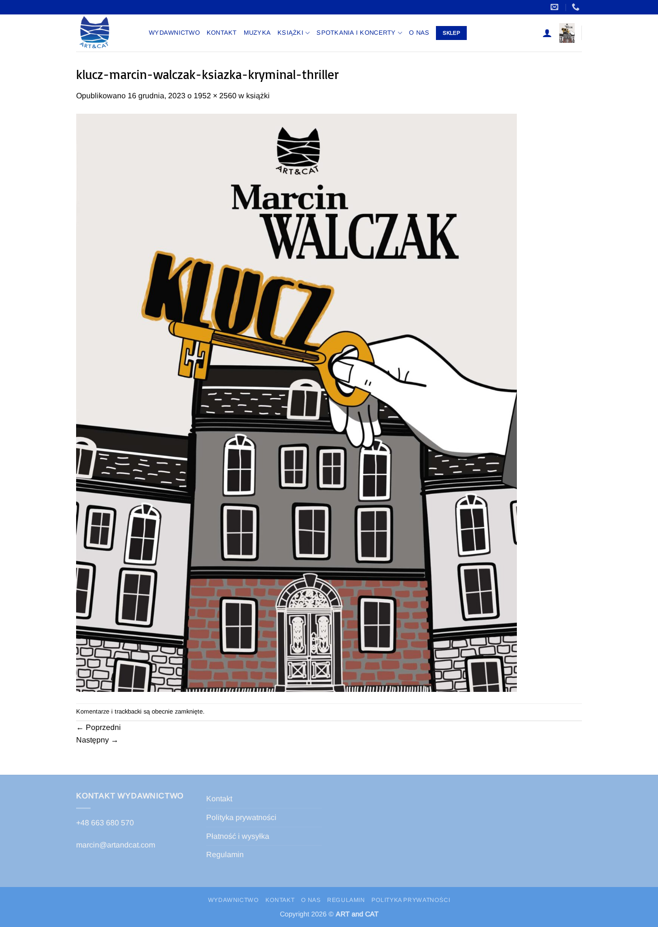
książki (258, 96)
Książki (290, 32)
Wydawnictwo (174, 32)
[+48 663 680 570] (577, 7)
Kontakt (222, 32)
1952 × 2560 (215, 96)
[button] (547, 32)
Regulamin (225, 854)
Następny (97, 740)
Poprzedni (98, 727)
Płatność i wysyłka (237, 836)
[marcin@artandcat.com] (556, 7)
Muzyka (257, 32)
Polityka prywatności (241, 817)
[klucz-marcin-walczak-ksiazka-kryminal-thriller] (296, 402)
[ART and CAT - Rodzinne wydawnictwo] (105, 33)
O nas (419, 32)
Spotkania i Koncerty (355, 32)
